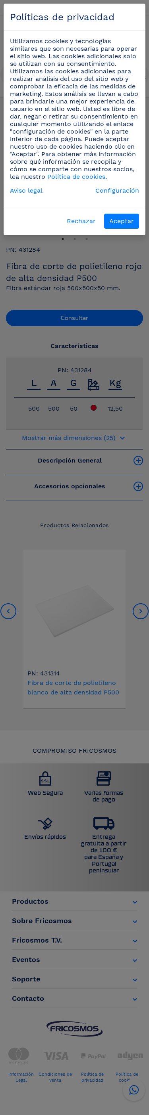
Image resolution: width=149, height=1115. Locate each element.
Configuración (117, 190)
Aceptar (121, 221)
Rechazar (81, 221)
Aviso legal (26, 190)
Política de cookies (76, 176)
